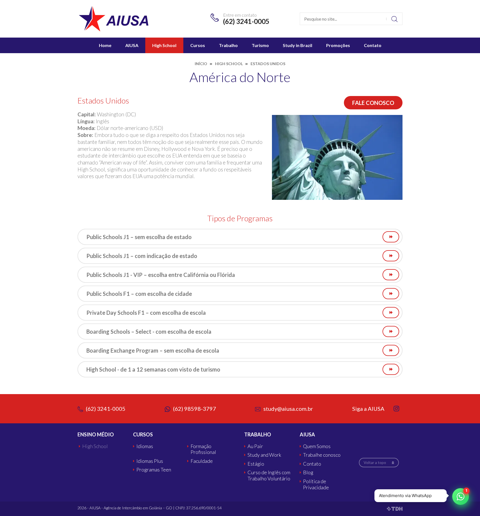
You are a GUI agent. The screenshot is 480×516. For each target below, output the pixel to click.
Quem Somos (317, 446)
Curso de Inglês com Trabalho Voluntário (269, 475)
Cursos (197, 45)
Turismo (260, 45)
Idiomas (144, 446)
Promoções (338, 45)
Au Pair (255, 446)
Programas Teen (153, 470)
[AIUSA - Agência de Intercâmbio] (114, 18)
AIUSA (131, 45)
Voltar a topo (375, 462)
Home (105, 45)
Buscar (394, 18)
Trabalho (228, 45)
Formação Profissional (203, 449)
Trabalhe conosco (322, 455)
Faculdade (202, 461)
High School (164, 45)
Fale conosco (373, 102)
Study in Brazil (297, 45)
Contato (372, 45)
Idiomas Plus (149, 461)
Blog (308, 472)
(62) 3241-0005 (246, 21)
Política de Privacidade (316, 484)
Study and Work (264, 455)
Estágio (256, 464)
